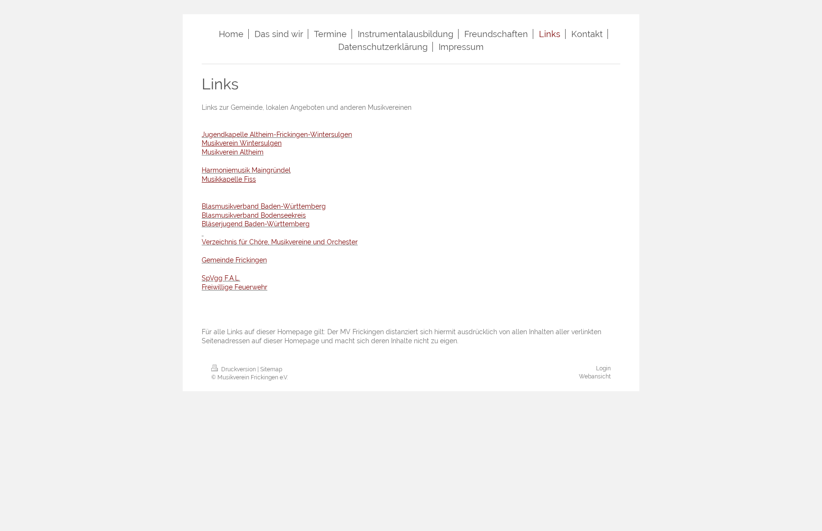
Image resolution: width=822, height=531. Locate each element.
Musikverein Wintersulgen (242, 143)
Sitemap (271, 369)
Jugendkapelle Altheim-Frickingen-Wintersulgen (277, 134)
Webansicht (595, 376)
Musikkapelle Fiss (229, 179)
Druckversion (238, 369)
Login (603, 368)
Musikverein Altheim (233, 152)
